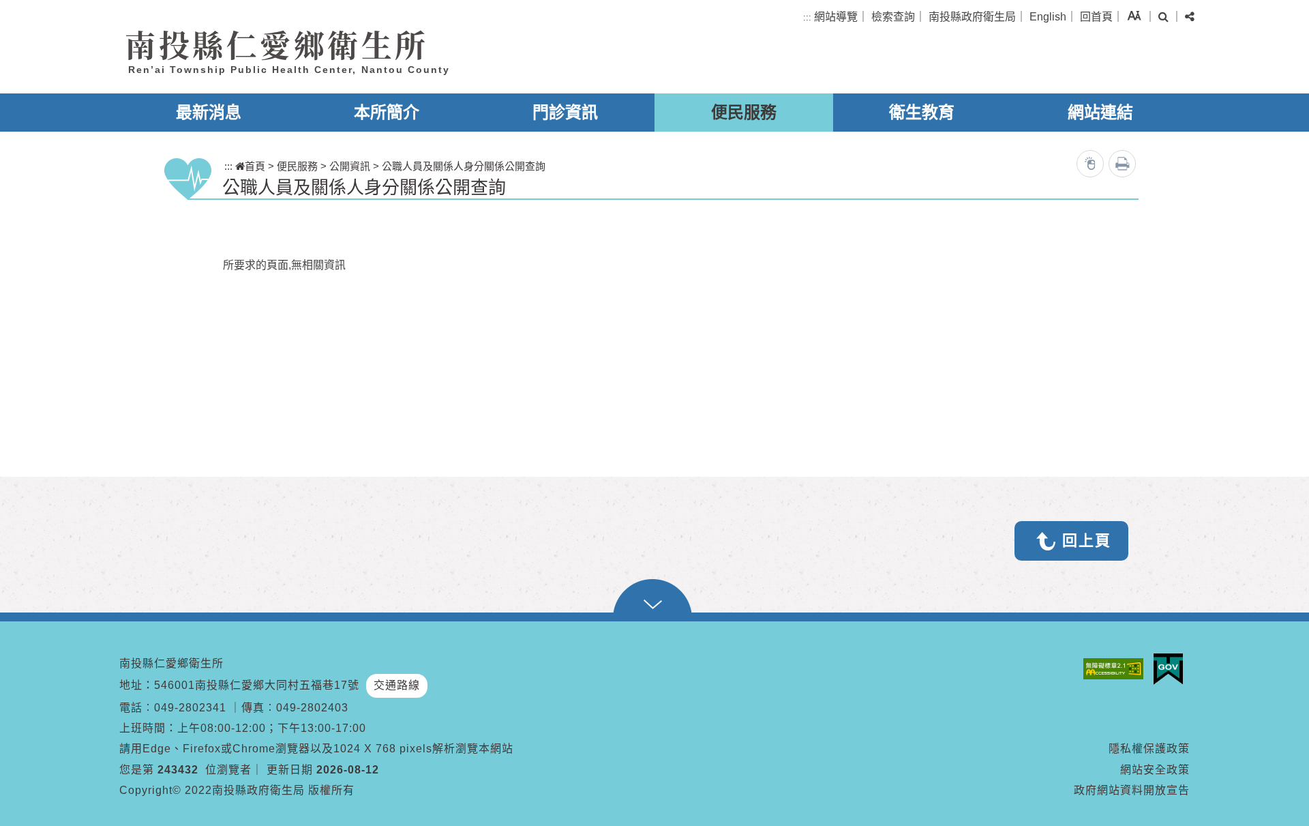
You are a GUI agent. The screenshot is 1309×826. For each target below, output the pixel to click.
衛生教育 (921, 112)
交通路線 (397, 685)
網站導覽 (836, 17)
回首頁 (1096, 17)
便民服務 (744, 112)
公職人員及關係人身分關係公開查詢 (463, 166)
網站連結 (1100, 112)
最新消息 (208, 112)
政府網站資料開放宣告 (1132, 790)
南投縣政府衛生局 (972, 17)
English (1047, 17)
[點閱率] (1090, 163)
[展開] (654, 600)
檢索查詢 (893, 17)
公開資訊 (349, 166)
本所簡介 (386, 112)
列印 (1122, 163)
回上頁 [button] (1086, 540)
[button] (1134, 15)
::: (807, 17)
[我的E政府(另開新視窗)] (1172, 669)
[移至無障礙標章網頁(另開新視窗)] (1116, 668)
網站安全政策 (1155, 770)
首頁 (255, 166)
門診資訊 (565, 112)
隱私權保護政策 (1149, 748)
